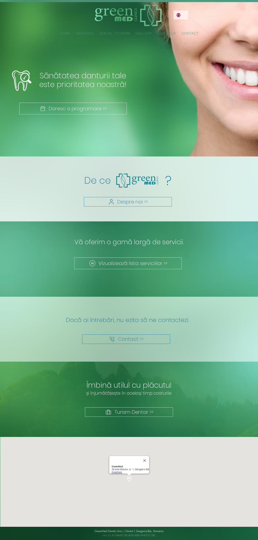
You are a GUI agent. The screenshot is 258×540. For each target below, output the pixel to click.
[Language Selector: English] (181, 15)
